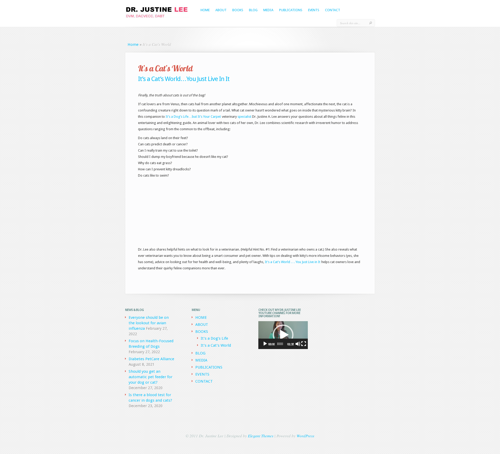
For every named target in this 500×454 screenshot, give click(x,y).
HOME (205, 10)
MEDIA (268, 10)
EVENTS (313, 10)
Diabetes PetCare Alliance (151, 359)
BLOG (253, 10)
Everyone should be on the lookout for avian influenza (149, 323)
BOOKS (237, 10)
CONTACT (332, 10)
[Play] (265, 343)
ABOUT (221, 10)
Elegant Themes (260, 435)
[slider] (280, 344)
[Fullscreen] (303, 343)
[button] (283, 335)
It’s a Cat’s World (216, 345)
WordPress (305, 435)
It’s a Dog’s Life (214, 338)
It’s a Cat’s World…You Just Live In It (183, 79)
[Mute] (298, 343)
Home (133, 44)
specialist (244, 117)
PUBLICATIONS (290, 10)
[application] (283, 335)
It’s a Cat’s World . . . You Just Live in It (292, 262)
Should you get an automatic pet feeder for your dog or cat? (150, 377)
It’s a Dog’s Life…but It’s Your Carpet (193, 117)
